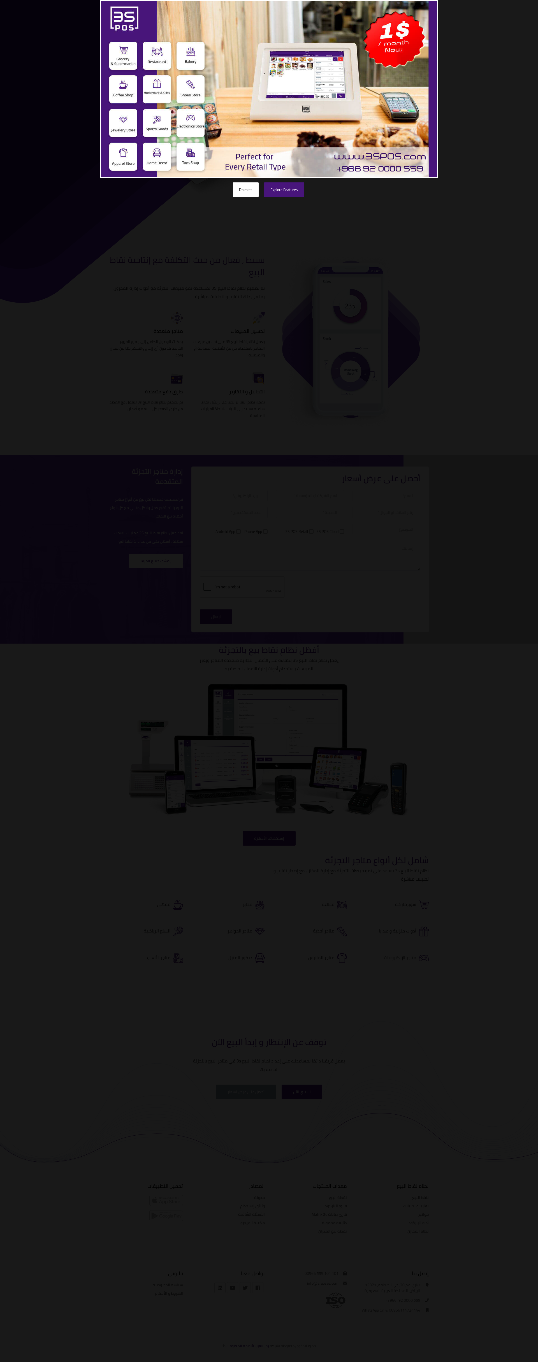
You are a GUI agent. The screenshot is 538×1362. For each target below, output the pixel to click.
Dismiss (245, 189)
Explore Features (284, 189)
